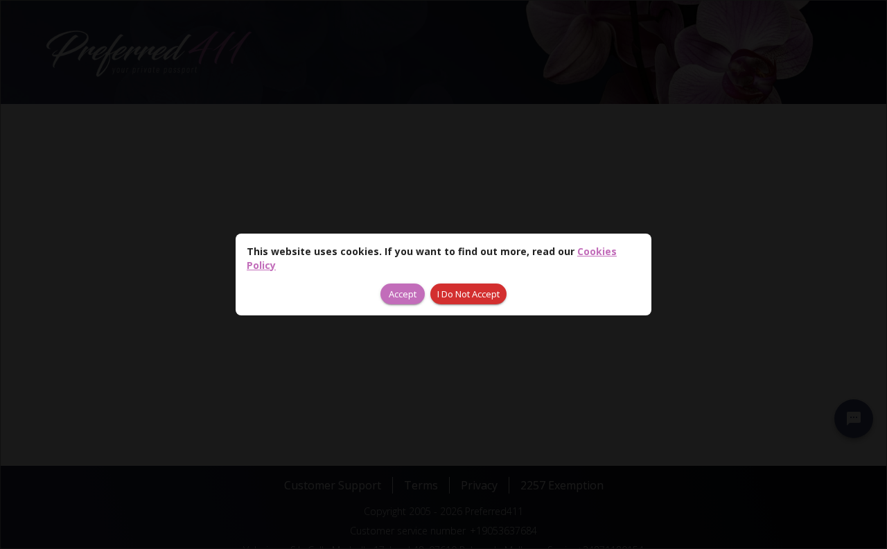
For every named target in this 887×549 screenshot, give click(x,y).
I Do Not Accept (468, 294)
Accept (402, 294)
